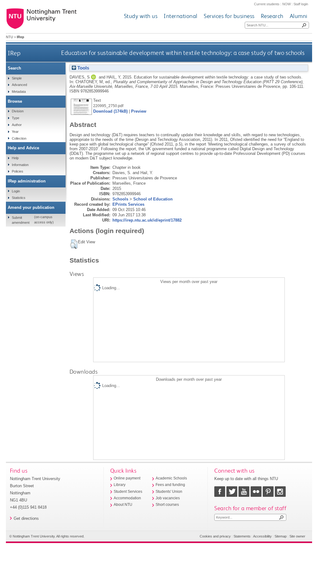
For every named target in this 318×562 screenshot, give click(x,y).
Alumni (298, 16)
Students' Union (169, 491)
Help (15, 158)
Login (16, 191)
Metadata (19, 91)
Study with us (141, 16)
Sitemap (281, 536)
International (181, 16)
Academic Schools (171, 478)
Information (20, 165)
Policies (17, 171)
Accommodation (127, 498)
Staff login (300, 4)
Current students (266, 4)
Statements (242, 536)
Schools (120, 199)
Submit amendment (21, 220)
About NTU (123, 504)
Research (272, 16)
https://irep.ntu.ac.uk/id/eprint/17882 (147, 220)
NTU (9, 37)
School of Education (153, 199)
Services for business (229, 16)
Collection (19, 138)
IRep (14, 53)
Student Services (128, 491)
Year (15, 131)
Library (119, 485)
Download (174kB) (110, 111)
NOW (286, 4)
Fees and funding (170, 485)
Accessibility (262, 536)
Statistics (18, 198)
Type (15, 118)
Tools (82, 67)
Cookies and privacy (215, 536)
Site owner (297, 536)
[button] (73, 244)
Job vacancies (168, 498)
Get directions (26, 518)
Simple (17, 78)
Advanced (19, 85)
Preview (138, 111)
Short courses (167, 504)
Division (18, 111)
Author (17, 125)
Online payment (127, 478)
